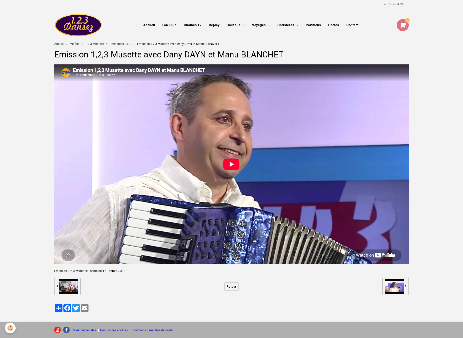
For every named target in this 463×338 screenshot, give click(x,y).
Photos (333, 25)
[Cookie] (10, 328)
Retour (231, 286)
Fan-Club (169, 25)
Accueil (149, 25)
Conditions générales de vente (152, 330)
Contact (352, 25)
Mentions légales (84, 330)
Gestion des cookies (114, 330)
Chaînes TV (193, 25)
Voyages (259, 25)
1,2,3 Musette (94, 44)
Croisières (286, 25)
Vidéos (75, 44)
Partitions (313, 25)
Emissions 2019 (120, 44)
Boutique (234, 25)
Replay (214, 25)
